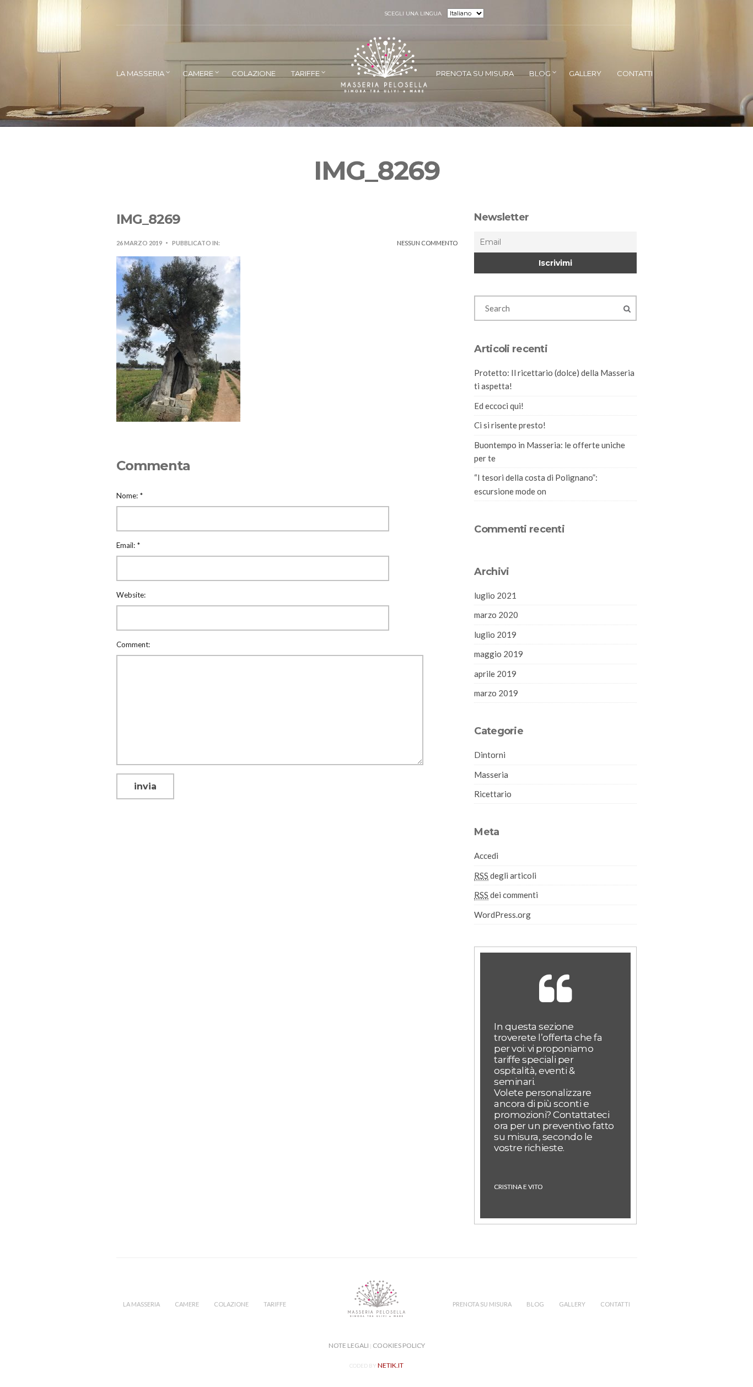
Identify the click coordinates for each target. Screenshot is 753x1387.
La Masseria (140, 73)
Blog (540, 73)
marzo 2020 (496, 615)
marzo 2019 (496, 693)
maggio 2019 (498, 654)
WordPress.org (502, 915)
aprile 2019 (495, 674)
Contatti (635, 73)
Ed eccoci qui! (499, 406)
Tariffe (305, 73)
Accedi (486, 856)
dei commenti (506, 895)
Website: (131, 594)
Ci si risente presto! (510, 425)
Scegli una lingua (413, 13)
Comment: (133, 644)
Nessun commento (427, 242)
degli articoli (505, 875)
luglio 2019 (495, 634)
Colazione (254, 73)
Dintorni (489, 755)
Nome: (129, 495)
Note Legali (349, 1345)
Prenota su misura (475, 73)
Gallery (585, 73)
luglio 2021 (495, 595)
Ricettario (493, 794)
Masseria (491, 774)
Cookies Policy (399, 1345)
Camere (197, 73)
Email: (128, 545)
